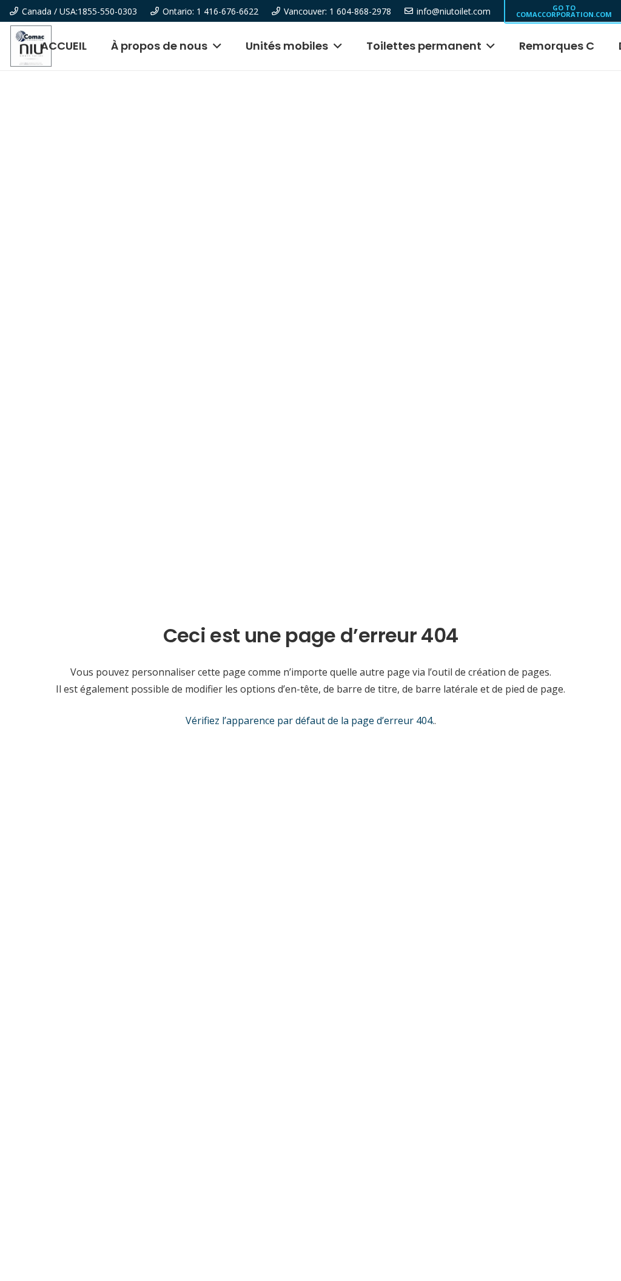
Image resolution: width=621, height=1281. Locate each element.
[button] (214, 46)
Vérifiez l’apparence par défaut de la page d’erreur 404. (310, 720)
